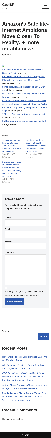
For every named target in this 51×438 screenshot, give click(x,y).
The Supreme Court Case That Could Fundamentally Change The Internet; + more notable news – (36, 146)
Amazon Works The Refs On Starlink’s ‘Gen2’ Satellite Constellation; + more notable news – (11, 146)
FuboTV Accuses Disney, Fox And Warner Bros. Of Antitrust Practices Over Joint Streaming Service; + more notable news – (24, 396)
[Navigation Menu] (45, 6)
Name (8, 217)
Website (8, 241)
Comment (10, 252)
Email (8, 229)
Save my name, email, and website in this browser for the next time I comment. (24, 293)
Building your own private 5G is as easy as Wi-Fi (24, 121)
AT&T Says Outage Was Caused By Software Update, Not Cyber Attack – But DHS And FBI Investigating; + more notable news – (23, 376)
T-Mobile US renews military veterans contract (23, 114)
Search (5, 331)
